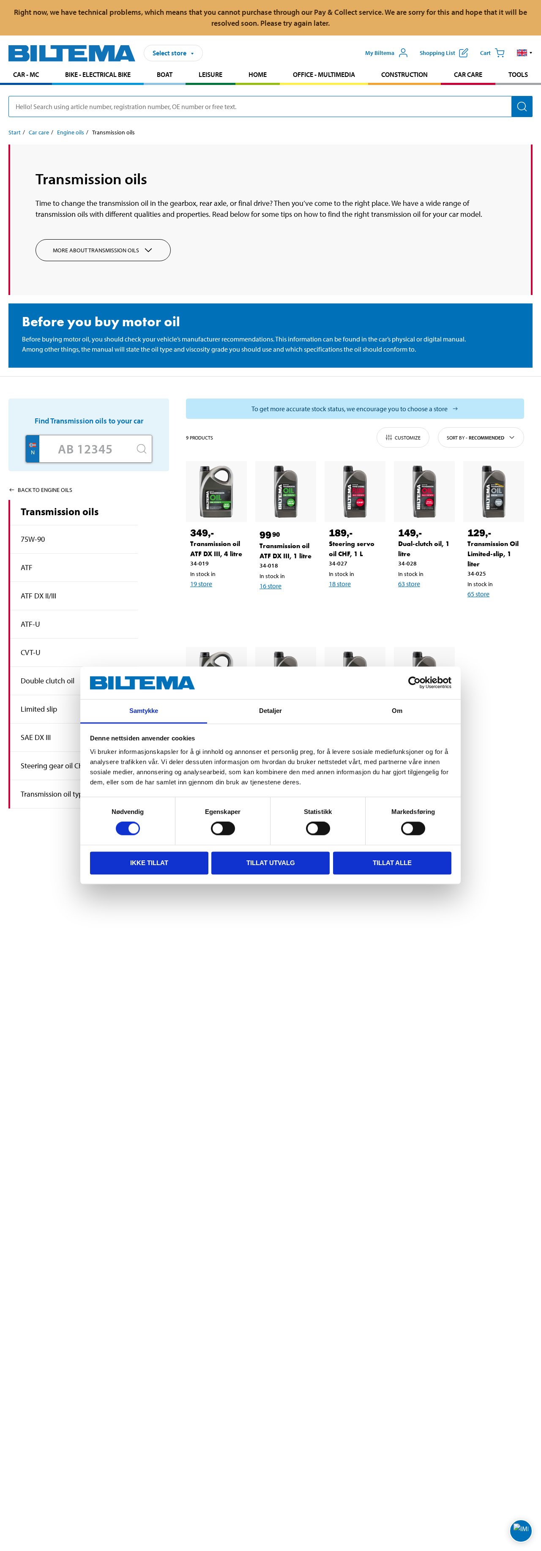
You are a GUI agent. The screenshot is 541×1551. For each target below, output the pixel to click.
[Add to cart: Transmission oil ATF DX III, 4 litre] (225, 605)
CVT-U (31, 652)
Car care (468, 74)
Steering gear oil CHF (54, 765)
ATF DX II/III (38, 596)
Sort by (475, 437)
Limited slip (39, 709)
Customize (408, 437)
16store (270, 586)
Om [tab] (397, 710)
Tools (518, 74)
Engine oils (70, 132)
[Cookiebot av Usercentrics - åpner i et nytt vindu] (414, 683)
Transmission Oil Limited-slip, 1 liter (493, 553)
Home (258, 74)
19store (201, 583)
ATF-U (30, 624)
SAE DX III (36, 737)
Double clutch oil (47, 680)
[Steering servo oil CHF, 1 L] (355, 491)
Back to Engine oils (45, 490)
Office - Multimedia (324, 74)
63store (409, 583)
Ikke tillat (149, 862)
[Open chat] (521, 1531)
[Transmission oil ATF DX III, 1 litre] (285, 491)
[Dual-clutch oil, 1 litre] (424, 491)
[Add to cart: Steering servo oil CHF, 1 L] (363, 605)
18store (340, 583)
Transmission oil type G (57, 794)
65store (478, 594)
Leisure (210, 74)
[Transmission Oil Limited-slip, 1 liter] (493, 491)
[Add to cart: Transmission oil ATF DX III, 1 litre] (294, 608)
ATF (27, 567)
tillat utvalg (270, 862)
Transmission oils (59, 511)
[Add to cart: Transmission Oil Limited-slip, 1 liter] (502, 616)
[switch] (223, 828)
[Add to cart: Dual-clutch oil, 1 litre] (433, 605)
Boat (164, 74)
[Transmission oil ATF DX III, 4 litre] (216, 491)
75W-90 (33, 539)
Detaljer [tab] (270, 710)
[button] (525, 53)
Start (14, 132)
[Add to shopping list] (200, 605)
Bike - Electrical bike (98, 74)
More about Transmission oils (96, 250)
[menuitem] (26, 75)
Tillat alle (392, 862)
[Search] (522, 106)
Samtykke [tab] (143, 710)
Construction (404, 74)
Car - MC (26, 74)
